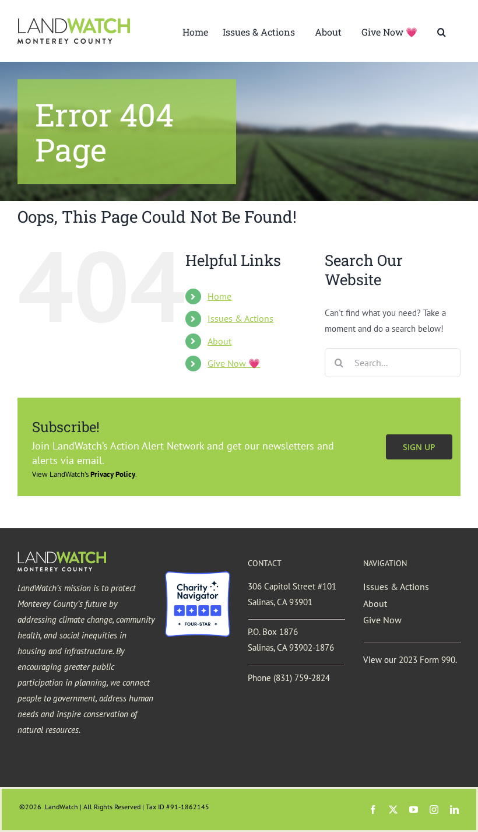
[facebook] (372, 809)
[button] (441, 31)
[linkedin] (454, 809)
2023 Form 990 (427, 659)
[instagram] (434, 809)
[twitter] (393, 809)
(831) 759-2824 (301, 677)
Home (219, 296)
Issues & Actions (240, 318)
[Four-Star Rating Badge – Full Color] (197, 575)
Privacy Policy (112, 474)
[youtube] (413, 809)
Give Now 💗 (234, 363)
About (219, 341)
